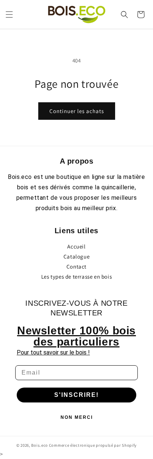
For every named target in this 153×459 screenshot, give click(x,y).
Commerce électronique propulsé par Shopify (93, 445)
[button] (9, 14)
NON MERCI (77, 417)
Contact (76, 266)
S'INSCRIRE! (76, 395)
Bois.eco (39, 445)
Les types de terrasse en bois (76, 276)
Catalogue (76, 256)
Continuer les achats (76, 111)
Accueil (76, 246)
